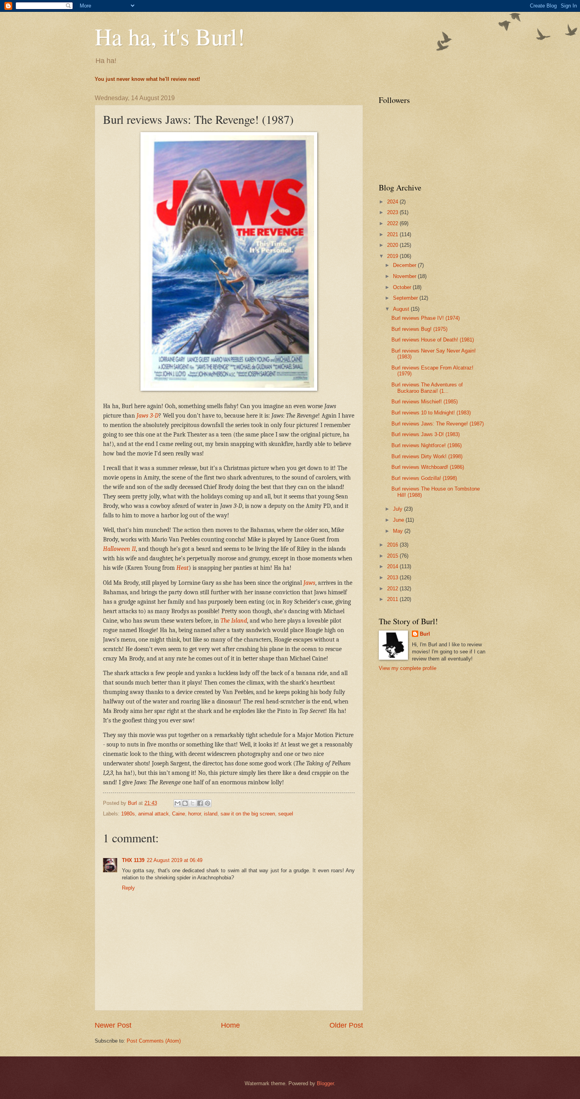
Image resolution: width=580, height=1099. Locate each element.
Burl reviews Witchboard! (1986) (427, 467)
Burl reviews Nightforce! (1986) (426, 445)
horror (194, 814)
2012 (393, 588)
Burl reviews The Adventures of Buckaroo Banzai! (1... (427, 388)
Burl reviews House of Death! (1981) (432, 340)
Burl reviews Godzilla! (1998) (424, 478)
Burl (425, 634)
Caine (178, 814)
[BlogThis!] (185, 803)
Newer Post (113, 1025)
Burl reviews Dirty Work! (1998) (426, 456)
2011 (393, 599)
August (402, 309)
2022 (393, 223)
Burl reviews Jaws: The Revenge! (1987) (437, 424)
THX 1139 (133, 860)
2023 (393, 212)
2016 (393, 545)
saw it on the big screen (248, 814)
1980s (128, 814)
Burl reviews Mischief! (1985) (424, 402)
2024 (393, 202)
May (398, 531)
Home (230, 1025)
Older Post (346, 1025)
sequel (285, 814)
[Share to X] (192, 803)
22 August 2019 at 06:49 (174, 860)
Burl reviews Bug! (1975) (419, 329)
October (403, 287)
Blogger (325, 1083)
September (406, 298)
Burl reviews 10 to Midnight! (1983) (431, 413)
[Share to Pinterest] (207, 803)
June (399, 520)
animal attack (153, 814)
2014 (393, 566)
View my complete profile (407, 668)
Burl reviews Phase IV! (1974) (425, 318)
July (398, 509)
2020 (393, 245)
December (405, 265)
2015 (393, 556)
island (210, 814)
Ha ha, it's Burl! (170, 36)
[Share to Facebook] (200, 803)
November (405, 276)
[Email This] (177, 803)
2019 (393, 256)
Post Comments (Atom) (154, 1041)
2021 (393, 234)
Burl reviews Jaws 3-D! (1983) (425, 434)
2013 (393, 577)
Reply (128, 888)
